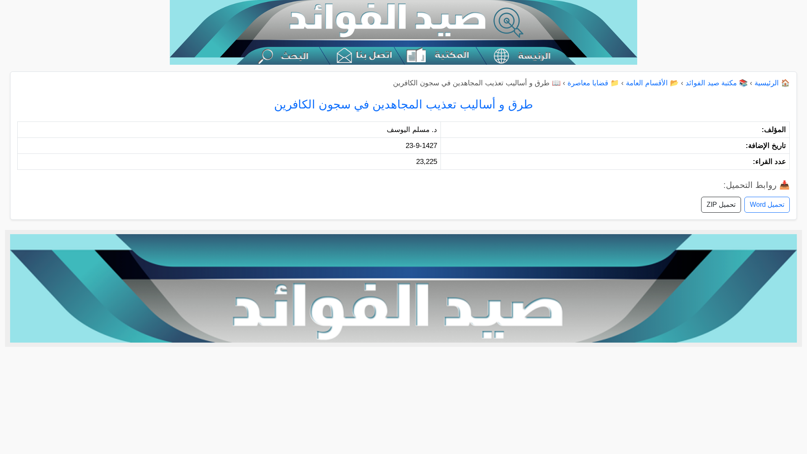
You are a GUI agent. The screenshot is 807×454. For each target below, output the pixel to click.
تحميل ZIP (721, 204)
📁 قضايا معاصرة (593, 83)
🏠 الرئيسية (772, 83)
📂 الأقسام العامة (652, 83)
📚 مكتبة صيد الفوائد (717, 83)
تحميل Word (767, 204)
